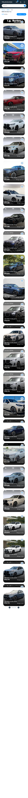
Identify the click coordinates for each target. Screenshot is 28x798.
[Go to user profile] (21, 2)
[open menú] (24, 2)
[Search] (25, 6)
